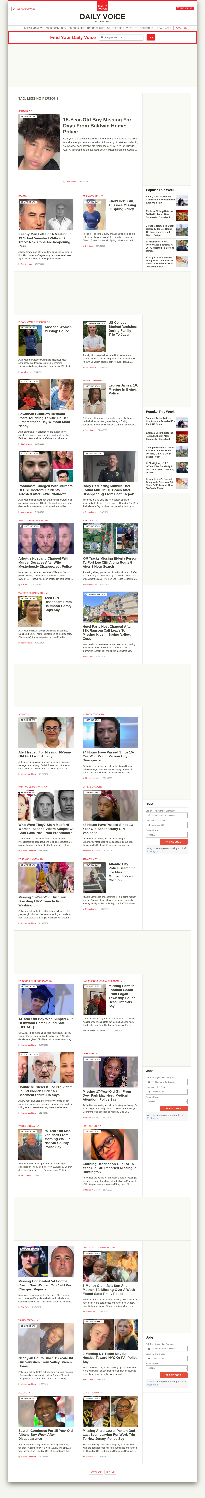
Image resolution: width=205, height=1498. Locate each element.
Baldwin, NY (25, 111)
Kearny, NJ (24, 196)
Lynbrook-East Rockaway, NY (35, 981)
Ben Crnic (89, 246)
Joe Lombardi (90, 367)
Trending (118, 28)
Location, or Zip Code (155, 820)
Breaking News (33, 28)
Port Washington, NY (30, 859)
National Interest (98, 28)
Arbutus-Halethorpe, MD (33, 520)
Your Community (55, 28)
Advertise (181, 28)
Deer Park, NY (91, 1053)
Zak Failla (25, 584)
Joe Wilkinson (26, 643)
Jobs (168, 28)
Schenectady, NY (92, 787)
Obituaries (147, 28)
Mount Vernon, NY (93, 714)
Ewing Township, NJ (94, 380)
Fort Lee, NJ (90, 520)
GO (151, 37)
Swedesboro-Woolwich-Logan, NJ (102, 981)
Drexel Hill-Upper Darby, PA (99, 1247)
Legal (159, 28)
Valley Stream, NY (28, 1126)
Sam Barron (26, 372)
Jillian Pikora (71, 182)
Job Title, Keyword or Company (160, 811)
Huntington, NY (92, 1126)
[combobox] (25, 9)
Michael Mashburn (28, 774)
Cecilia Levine (26, 264)
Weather (132, 28)
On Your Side (77, 28)
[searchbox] (27, 9)
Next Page (96, 1472)
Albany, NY (24, 714)
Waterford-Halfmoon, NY (33, 593)
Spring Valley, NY (93, 196)
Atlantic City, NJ (92, 859)
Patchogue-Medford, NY (32, 787)
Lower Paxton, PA (93, 1392)
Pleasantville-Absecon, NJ (34, 322)
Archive (110, 1472)
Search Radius (153, 830)
